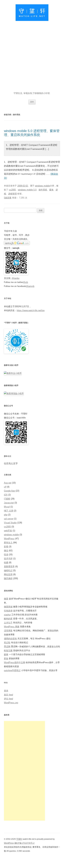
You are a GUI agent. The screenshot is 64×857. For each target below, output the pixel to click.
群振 (6, 658)
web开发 (8, 530)
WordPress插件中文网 (14, 662)
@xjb (25, 282)
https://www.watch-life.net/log (30, 310)
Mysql (7, 506)
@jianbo (15, 278)
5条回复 (7, 197)
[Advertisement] (32, 57)
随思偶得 (8, 578)
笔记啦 (7, 642)
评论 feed (8, 698)
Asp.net (7, 483)
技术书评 (8, 558)
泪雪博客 (8, 630)
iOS (6, 495)
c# (5, 487)
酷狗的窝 (8, 618)
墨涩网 (7, 646)
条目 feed (8, 694)
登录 (6, 690)
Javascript (9, 502)
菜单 (32, 102)
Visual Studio (10, 522)
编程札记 (8, 570)
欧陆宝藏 (8, 650)
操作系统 (43, 189)
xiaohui (7, 614)
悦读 (6, 554)
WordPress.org (11, 702)
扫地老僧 (8, 610)
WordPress (9, 538)
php (5, 514)
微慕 (6, 598)
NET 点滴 (8, 510)
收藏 (6, 562)
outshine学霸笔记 (12, 670)
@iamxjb (30, 286)
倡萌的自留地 (10, 638)
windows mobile (42, 185)
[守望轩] (32, 13)
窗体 (51, 189)
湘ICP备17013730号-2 (24, 843)
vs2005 (12, 189)
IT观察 (7, 498)
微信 (6, 550)
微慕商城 (8, 606)
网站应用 (8, 574)
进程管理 (12, 193)
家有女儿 (8, 542)
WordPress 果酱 (11, 626)
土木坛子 (8, 622)
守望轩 (19, 839)
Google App (9, 491)
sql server (8, 518)
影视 (6, 546)
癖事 (6, 654)
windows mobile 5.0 (27, 189)
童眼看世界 (9, 566)
